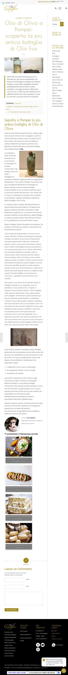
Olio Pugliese (57, 101)
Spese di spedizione (25, 634)
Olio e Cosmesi (57, 64)
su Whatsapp (59, 645)
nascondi (17, 103)
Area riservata (60, 1)
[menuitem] (53, 1)
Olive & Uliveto (57, 104)
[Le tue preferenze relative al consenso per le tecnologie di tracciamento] (3, 3)
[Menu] (58, 8)
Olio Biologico (57, 61)
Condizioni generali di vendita (25, 639)
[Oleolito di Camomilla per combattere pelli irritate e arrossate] (66, 337)
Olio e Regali (57, 90)
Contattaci (53, 1)
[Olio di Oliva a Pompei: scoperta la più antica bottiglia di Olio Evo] (23, 65)
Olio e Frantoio (57, 72)
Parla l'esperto (57, 106)
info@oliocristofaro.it (56, 639)
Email (27, 586)
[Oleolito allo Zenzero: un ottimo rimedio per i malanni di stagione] (1, 337)
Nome (28, 579)
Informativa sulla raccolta (17, 673)
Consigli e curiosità (24, 18)
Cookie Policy (37, 667)
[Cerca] (54, 8)
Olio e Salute (57, 98)
